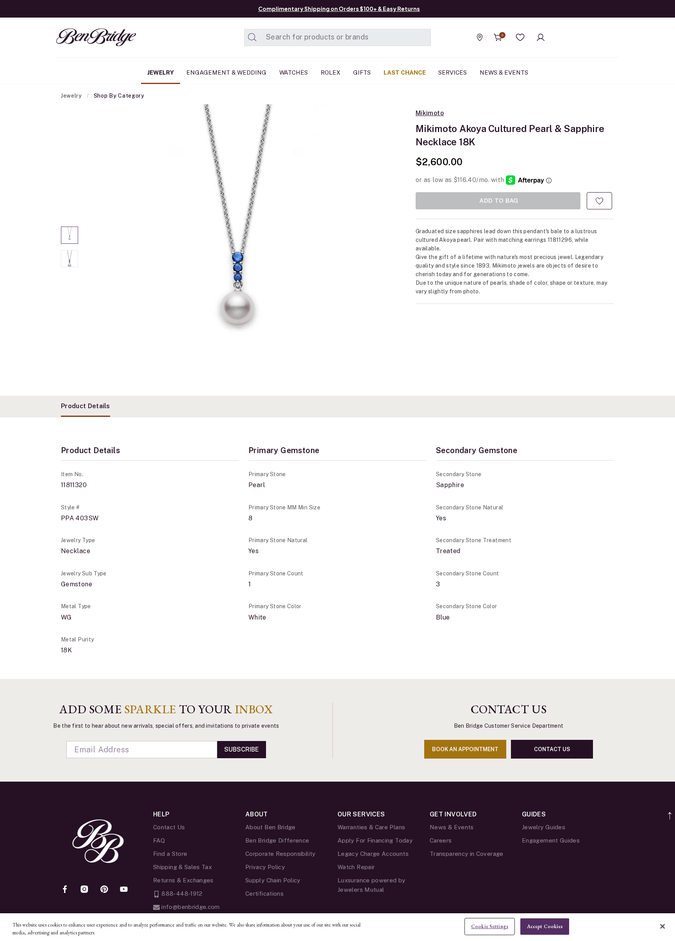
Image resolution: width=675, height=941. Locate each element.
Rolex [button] (330, 72)
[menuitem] (160, 72)
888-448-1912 (181, 893)
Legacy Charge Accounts (373, 853)
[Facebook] (65, 890)
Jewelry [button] (160, 72)
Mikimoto (430, 113)
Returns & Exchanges (183, 880)
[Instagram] (84, 890)
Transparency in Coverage (467, 853)
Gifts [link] (362, 72)
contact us (552, 749)
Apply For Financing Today (375, 840)
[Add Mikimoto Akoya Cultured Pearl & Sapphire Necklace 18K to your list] (599, 200)
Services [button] (452, 72)
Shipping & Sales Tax (182, 867)
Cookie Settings (489, 926)
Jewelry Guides (543, 827)
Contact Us (169, 827)
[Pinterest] (104, 890)
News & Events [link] (504, 72)
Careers (441, 840)
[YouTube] (124, 890)
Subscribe (241, 749)
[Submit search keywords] (252, 37)
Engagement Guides (551, 840)
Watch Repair (356, 867)
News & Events (452, 827)
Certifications (264, 893)
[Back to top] (670, 811)
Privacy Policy (265, 867)
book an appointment (465, 749)
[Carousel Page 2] (69, 258)
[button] (520, 37)
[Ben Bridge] (81, 37)
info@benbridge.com (190, 907)
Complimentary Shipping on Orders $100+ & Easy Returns (339, 8)
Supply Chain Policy (272, 880)
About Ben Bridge (270, 827)
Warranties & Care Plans (371, 827)
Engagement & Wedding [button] (226, 72)
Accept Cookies (545, 926)
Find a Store (170, 853)
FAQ (159, 840)
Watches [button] (293, 72)
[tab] (85, 406)
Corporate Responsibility (280, 853)
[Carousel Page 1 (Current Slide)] (69, 235)
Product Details (85, 406)
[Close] (662, 926)
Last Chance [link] (405, 72)
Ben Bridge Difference (277, 840)
